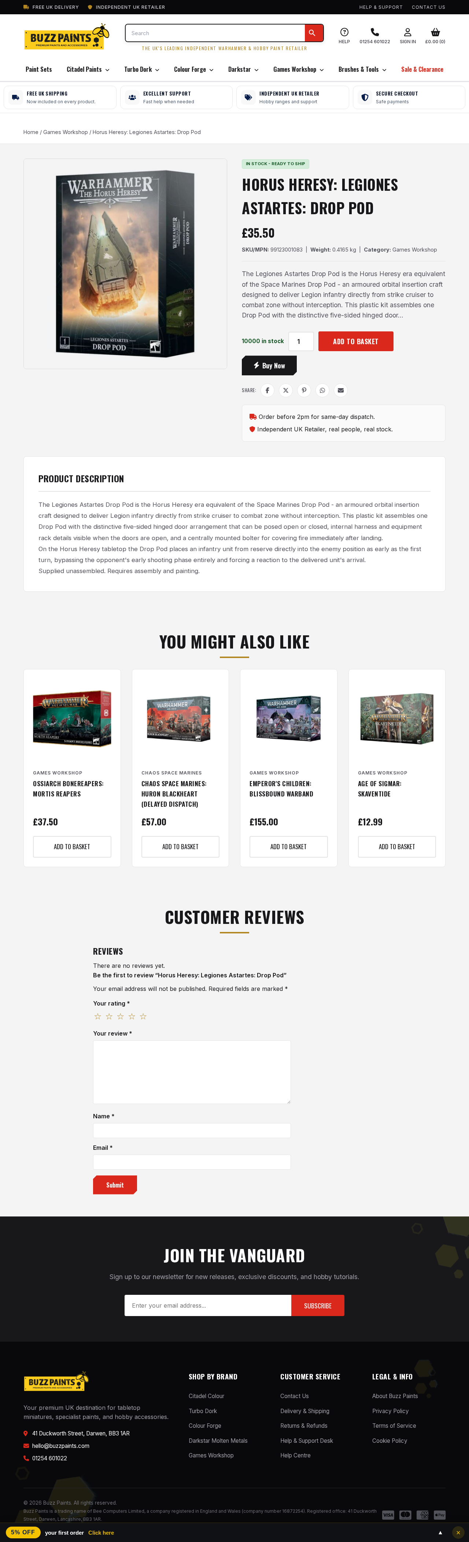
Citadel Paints (85, 69)
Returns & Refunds (304, 1425)
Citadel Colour (206, 1396)
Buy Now (273, 365)
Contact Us (429, 7)
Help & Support (381, 7)
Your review (112, 1033)
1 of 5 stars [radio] (98, 1016)
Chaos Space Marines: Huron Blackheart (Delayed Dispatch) (174, 794)
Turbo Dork (138, 69)
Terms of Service (394, 1425)
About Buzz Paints (395, 1396)
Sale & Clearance (422, 69)
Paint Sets (39, 69)
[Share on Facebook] (267, 390)
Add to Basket (356, 341)
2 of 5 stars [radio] (109, 1016)
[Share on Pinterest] (304, 390)
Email (103, 1147)
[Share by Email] (341, 390)
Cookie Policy (389, 1440)
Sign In (408, 41)
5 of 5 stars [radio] (143, 1016)
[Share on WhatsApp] (322, 390)
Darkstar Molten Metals (218, 1440)
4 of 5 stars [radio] (132, 1016)
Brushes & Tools (359, 69)
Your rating (111, 1003)
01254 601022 (374, 41)
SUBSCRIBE (318, 1305)
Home (30, 132)
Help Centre (295, 1455)
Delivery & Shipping (304, 1411)
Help (344, 41)
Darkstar (240, 69)
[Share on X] (286, 390)
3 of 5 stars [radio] (120, 1016)
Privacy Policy (390, 1411)
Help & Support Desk (306, 1440)
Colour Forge (190, 69)
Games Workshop (295, 69)
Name (104, 1116)
